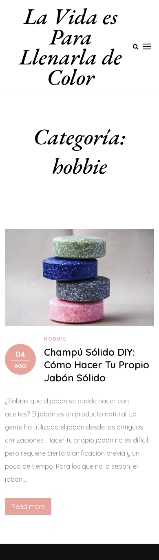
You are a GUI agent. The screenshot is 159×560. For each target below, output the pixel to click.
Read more (28, 506)
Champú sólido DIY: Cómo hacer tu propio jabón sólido (96, 364)
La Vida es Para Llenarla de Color (70, 46)
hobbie (55, 339)
